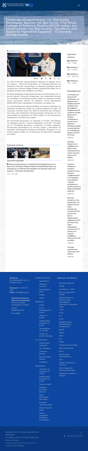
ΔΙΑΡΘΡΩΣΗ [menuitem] (39, 302)
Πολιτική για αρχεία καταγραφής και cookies (20, 304)
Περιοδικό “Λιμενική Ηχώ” (68, 345)
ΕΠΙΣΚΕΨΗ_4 (73, 81)
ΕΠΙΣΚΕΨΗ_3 (73, 74)
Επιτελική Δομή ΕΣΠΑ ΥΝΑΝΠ (66, 293)
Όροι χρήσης (15, 313)
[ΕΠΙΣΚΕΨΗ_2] (23, 153)
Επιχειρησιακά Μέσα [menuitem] (44, 290)
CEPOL (61, 333)
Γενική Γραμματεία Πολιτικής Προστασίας (67, 369)
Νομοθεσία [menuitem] (43, 362)
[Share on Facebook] (46, 78)
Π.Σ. (60, 316)
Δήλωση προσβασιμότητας (17, 309)
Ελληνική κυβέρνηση (66, 283)
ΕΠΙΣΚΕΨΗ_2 (73, 67)
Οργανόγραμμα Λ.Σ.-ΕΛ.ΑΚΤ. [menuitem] (44, 329)
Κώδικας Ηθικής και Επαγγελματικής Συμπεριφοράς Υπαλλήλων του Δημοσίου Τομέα (68, 302)
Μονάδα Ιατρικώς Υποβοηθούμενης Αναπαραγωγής (65, 324)
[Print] (59, 78)
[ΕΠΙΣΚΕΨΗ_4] (44, 153)
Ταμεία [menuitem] (41, 298)
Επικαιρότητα (19, 41)
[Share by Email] (54, 78)
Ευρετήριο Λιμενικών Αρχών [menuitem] (45, 403)
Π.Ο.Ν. (61, 313)
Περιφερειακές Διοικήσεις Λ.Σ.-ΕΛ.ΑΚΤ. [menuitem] (45, 323)
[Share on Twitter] (41, 78)
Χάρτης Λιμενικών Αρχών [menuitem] (45, 409)
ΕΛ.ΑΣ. (61, 319)
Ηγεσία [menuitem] (41, 305)
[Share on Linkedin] (50, 78)
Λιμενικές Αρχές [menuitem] (45, 384)
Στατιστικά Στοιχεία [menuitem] (43, 352)
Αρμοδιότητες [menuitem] (44, 281)
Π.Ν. (60, 339)
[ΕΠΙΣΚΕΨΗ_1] (12, 153)
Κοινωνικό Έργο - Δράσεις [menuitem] (45, 358)
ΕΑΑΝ (61, 336)
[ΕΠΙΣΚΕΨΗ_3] (33, 153)
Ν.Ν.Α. (61, 351)
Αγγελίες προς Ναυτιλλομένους (65, 355)
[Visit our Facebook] (77, 432)
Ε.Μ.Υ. (61, 359)
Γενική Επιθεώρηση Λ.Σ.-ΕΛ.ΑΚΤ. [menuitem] (45, 310)
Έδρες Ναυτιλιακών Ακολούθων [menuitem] (44, 397)
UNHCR (61, 329)
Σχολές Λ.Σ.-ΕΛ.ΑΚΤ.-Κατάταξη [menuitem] (45, 335)
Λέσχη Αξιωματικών (66, 348)
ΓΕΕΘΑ (61, 342)
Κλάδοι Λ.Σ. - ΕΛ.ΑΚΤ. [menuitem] (44, 317)
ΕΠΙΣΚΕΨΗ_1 (73, 61)
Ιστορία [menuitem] (42, 295)
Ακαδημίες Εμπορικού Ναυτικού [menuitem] (43, 389)
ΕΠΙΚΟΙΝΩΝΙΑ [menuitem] (40, 366)
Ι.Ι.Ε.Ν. (61, 310)
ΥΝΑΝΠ (61, 286)
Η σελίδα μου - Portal (66, 289)
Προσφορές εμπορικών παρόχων (67, 374)
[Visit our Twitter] (81, 432)
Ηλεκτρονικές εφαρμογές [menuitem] (44, 344)
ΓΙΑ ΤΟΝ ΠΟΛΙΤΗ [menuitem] (41, 340)
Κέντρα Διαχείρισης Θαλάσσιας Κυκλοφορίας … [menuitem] (45, 416)
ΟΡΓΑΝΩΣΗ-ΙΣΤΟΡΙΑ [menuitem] (42, 278)
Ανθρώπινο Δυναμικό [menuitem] (43, 285)
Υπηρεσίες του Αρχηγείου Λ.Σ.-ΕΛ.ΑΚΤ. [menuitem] (44, 371)
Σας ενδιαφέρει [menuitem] (45, 348)
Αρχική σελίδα (8, 41)
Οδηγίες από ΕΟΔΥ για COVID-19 (67, 364)
